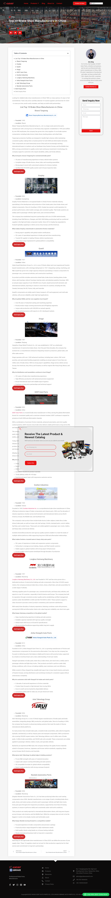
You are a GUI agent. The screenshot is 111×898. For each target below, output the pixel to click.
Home (26, 3)
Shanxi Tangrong (22, 61)
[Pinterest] (21, 885)
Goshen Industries (22, 75)
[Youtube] (25, 885)
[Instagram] (17, 885)
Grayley (19, 64)
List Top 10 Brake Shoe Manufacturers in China (29, 58)
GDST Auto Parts (22, 72)
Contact (59, 3)
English (93, 3)
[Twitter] (14, 885)
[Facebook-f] (10, 885)
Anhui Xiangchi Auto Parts (25, 80)
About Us (50, 3)
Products (34, 3)
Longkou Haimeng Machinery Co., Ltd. (23, 579)
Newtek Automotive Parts (25, 86)
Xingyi (18, 69)
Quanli (18, 67)
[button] (11, 32)
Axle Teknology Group (23, 83)
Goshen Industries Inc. (30, 508)
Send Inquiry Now (20, 89)
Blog (43, 3)
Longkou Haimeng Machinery (26, 78)
